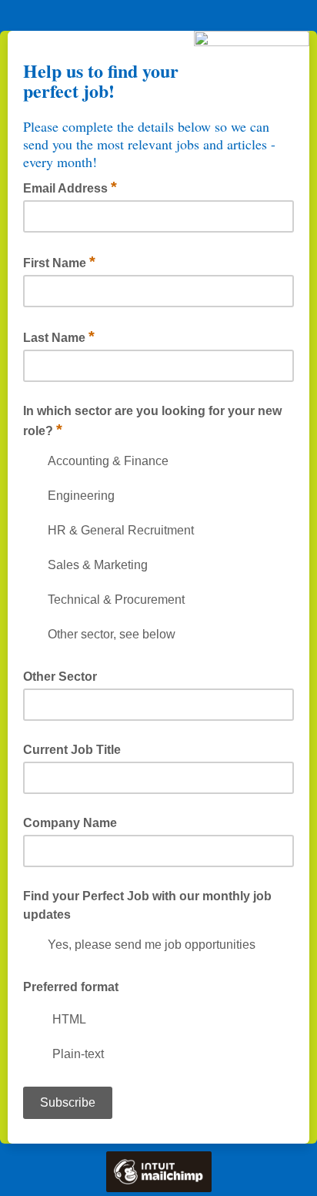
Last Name (59, 336)
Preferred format (70, 986)
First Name (59, 261)
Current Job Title (72, 749)
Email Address (70, 187)
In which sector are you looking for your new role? (152, 421)
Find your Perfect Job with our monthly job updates (147, 905)
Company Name (70, 822)
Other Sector (60, 676)
